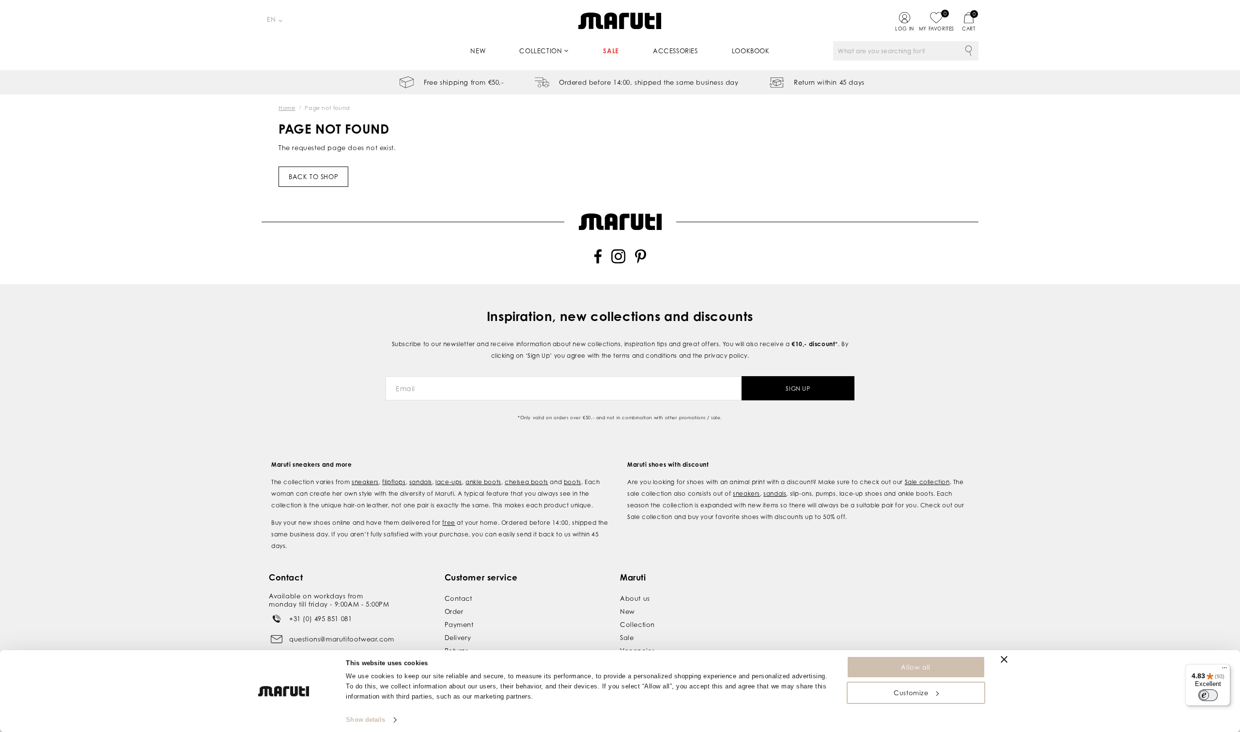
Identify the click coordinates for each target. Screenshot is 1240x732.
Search (968, 51)
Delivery (458, 637)
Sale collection (927, 482)
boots (572, 482)
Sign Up (798, 388)
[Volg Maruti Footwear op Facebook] (598, 261)
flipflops (393, 482)
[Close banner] (1004, 659)
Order (454, 611)
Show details (365, 719)
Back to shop (313, 177)
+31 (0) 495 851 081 (320, 619)
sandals (420, 482)
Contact (458, 598)
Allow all (915, 667)
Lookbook (751, 51)
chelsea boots (526, 482)
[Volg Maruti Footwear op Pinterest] (640, 261)
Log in (904, 28)
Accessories (675, 51)
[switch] (1208, 695)
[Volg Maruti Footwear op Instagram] (618, 261)
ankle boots (483, 482)
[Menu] (1224, 670)
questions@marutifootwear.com (341, 639)
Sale (611, 51)
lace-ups (448, 482)
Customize (911, 693)
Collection (540, 51)
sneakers (365, 482)
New (477, 51)
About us (635, 598)
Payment (459, 624)
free (448, 522)
